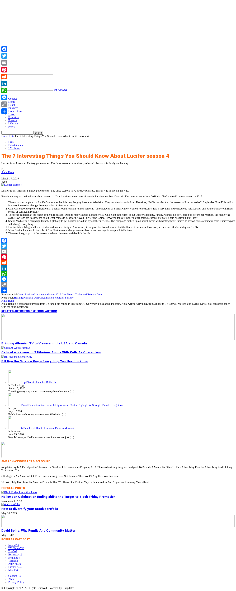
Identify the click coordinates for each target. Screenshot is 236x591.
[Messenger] (118, 279)
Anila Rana (7, 172)
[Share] (118, 290)
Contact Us (14, 575)
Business (13, 107)
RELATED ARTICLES (14, 311)
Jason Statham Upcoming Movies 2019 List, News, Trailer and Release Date (60, 294)
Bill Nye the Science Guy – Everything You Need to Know (44, 361)
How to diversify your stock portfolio (29, 509)
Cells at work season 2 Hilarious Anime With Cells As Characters (51, 352)
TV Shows (14, 148)
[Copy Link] (118, 284)
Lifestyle (13, 123)
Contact (12, 98)
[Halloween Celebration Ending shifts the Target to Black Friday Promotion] (19, 492)
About (11, 579)
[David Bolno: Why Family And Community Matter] (118, 526)
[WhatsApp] (118, 273)
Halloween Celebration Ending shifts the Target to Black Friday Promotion (58, 497)
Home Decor (15, 111)
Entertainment (15, 145)
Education (13, 117)
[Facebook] (118, 240)
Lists (11, 136)
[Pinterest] (118, 257)
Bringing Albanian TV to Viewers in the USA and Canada (44, 343)
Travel (11, 114)
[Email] (118, 251)
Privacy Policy (16, 582)
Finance (12, 120)
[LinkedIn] (118, 268)
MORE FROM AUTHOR (42, 311)
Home (11, 101)
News (11, 126)
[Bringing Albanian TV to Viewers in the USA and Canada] (118, 338)
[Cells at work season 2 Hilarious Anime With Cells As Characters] (15, 347)
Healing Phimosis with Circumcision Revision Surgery (44, 297)
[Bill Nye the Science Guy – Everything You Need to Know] (16, 356)
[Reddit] (118, 262)
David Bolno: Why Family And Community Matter (38, 531)
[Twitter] (118, 246)
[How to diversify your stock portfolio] (10, 504)
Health (12, 104)
